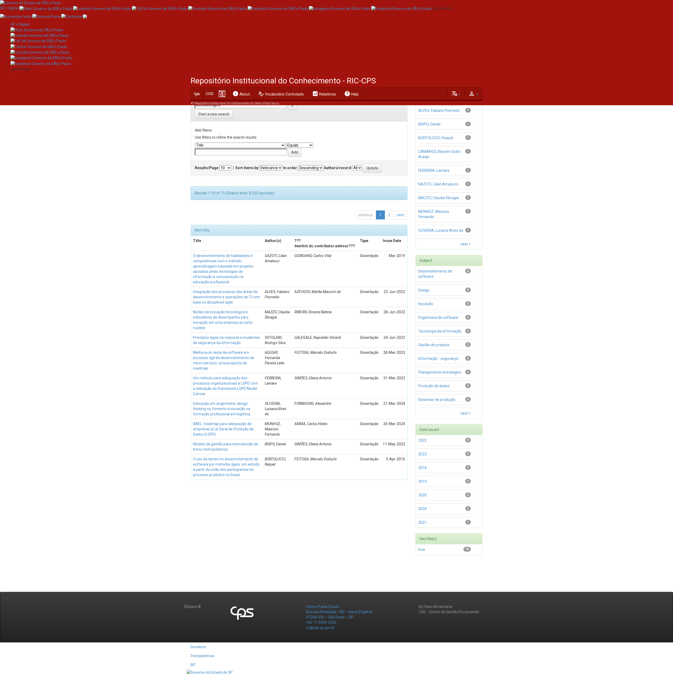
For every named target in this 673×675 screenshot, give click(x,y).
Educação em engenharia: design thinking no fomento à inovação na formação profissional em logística (221, 408)
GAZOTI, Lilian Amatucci (438, 184)
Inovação (425, 304)
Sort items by (246, 168)
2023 (422, 454)
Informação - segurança (438, 358)
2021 (422, 522)
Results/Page (206, 168)
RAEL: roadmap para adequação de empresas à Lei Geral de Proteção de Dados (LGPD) (223, 429)
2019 (422, 481)
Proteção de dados (434, 386)
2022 (422, 440)
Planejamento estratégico (439, 372)
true (421, 549)
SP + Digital (9, 8)
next (400, 215)
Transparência (202, 656)
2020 (422, 495)
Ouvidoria (198, 647)
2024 (422, 509)
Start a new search (214, 114)
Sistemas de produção (437, 399)
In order (290, 168)
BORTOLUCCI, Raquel (435, 138)
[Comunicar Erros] (85, 16)
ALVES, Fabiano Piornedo (439, 110)
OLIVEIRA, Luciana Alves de (440, 230)
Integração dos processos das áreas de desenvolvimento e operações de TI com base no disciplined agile (226, 297)
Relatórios (324, 93)
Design (424, 290)
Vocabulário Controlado (281, 93)
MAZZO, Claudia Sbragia (438, 198)
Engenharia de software (438, 317)
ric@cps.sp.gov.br (320, 628)
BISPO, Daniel (429, 124)
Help (351, 93)
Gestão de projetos (434, 345)
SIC (193, 665)
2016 (422, 468)
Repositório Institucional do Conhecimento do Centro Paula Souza (237, 103)
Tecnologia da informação (440, 331)
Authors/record (337, 168)
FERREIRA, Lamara (433, 170)
